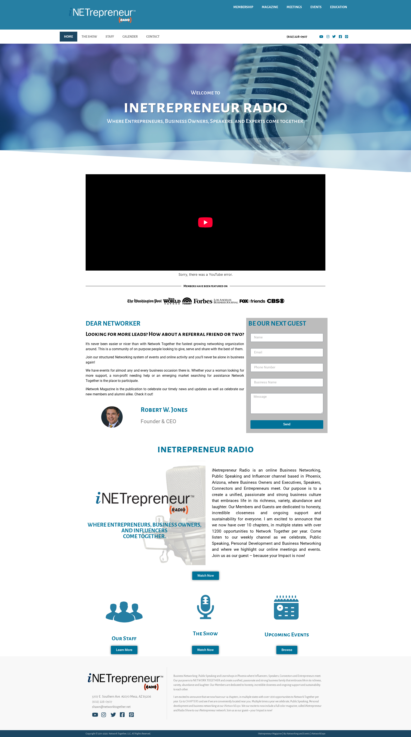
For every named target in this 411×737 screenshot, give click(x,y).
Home (68, 36)
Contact (152, 36)
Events (316, 7)
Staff (110, 36)
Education (338, 7)
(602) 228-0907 (102, 701)
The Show (89, 36)
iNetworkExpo (232, 705)
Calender (130, 36)
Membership (243, 7)
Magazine (270, 7)
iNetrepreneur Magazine (270, 733)
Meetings (294, 7)
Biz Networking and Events (296, 733)
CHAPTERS (192, 701)
